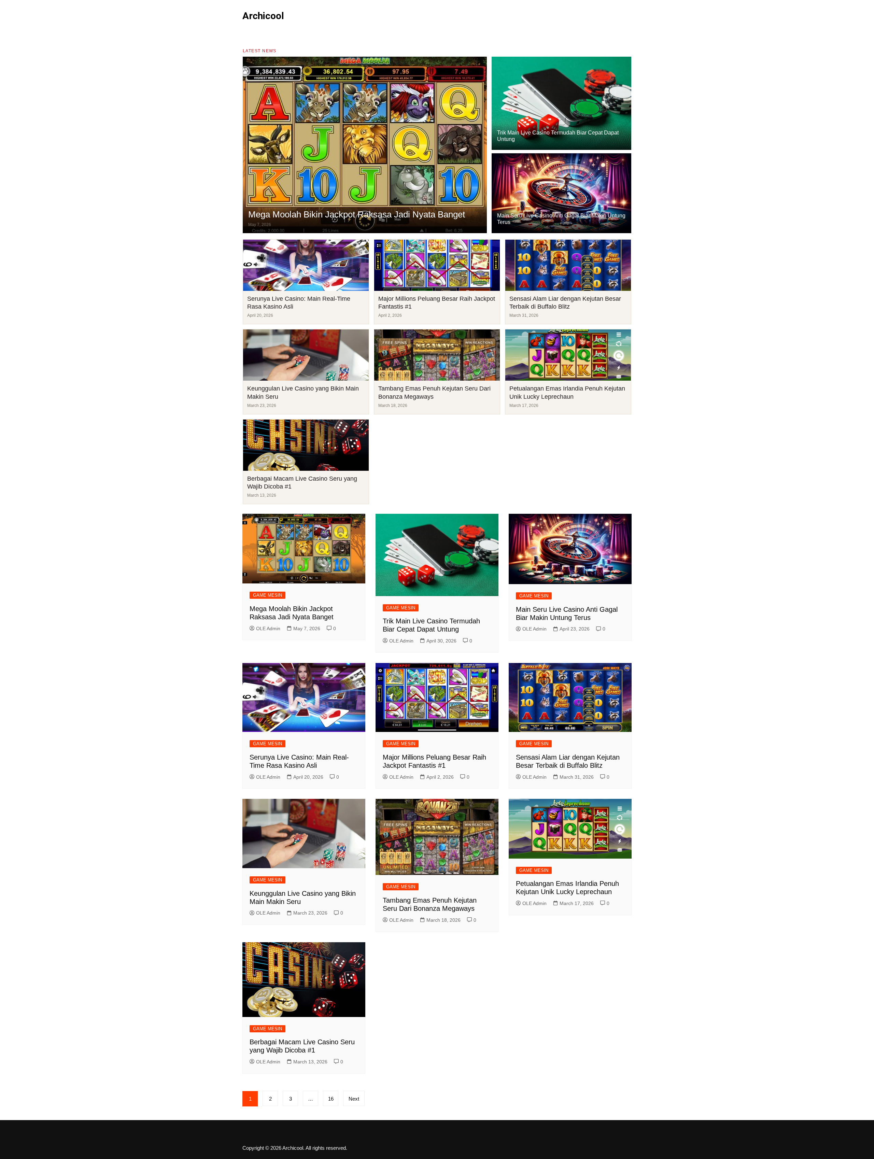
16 (331, 1099)
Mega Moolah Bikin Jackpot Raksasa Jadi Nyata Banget (356, 214)
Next (354, 1099)
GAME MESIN (267, 595)
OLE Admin (268, 628)
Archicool (263, 16)
